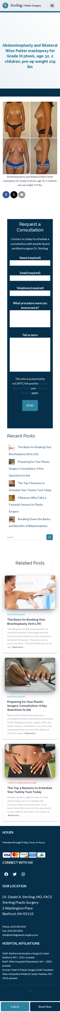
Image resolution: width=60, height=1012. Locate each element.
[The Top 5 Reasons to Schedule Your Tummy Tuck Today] (30, 760)
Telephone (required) (30, 288)
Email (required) (30, 273)
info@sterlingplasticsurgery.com (20, 934)
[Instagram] (23, 874)
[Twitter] (15, 874)
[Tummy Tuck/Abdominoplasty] (30, 313)
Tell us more (30, 335)
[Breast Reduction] (30, 320)
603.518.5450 (18, 926)
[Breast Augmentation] (30, 317)
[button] (52, 5)
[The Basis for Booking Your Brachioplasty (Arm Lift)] (30, 592)
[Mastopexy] (30, 324)
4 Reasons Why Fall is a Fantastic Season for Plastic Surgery (27, 504)
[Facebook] (6, 874)
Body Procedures (16, 614)
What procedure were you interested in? (30, 305)
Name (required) (30, 257)
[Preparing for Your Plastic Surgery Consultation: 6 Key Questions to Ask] (30, 674)
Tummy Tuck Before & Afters (21, 783)
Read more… (18, 647)
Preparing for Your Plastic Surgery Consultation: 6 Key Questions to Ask (29, 468)
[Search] (49, 537)
